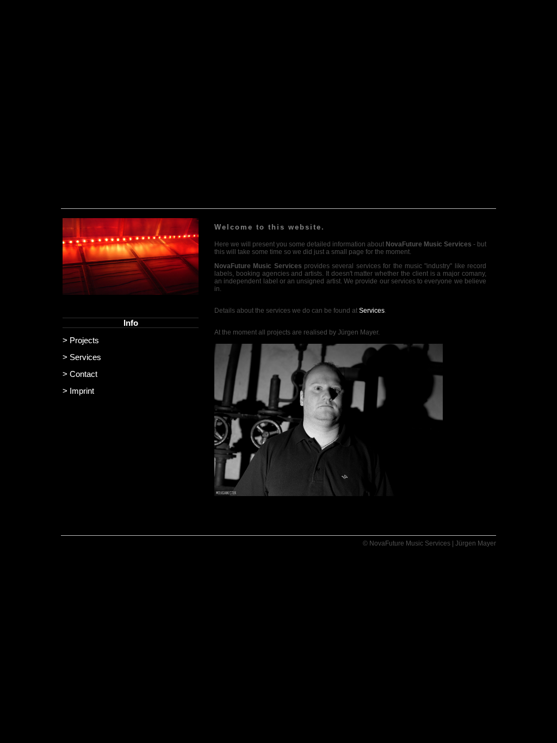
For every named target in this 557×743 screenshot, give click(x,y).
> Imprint (78, 390)
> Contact (80, 374)
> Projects (81, 340)
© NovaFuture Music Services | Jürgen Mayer (429, 543)
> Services (82, 357)
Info (130, 322)
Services (372, 310)
